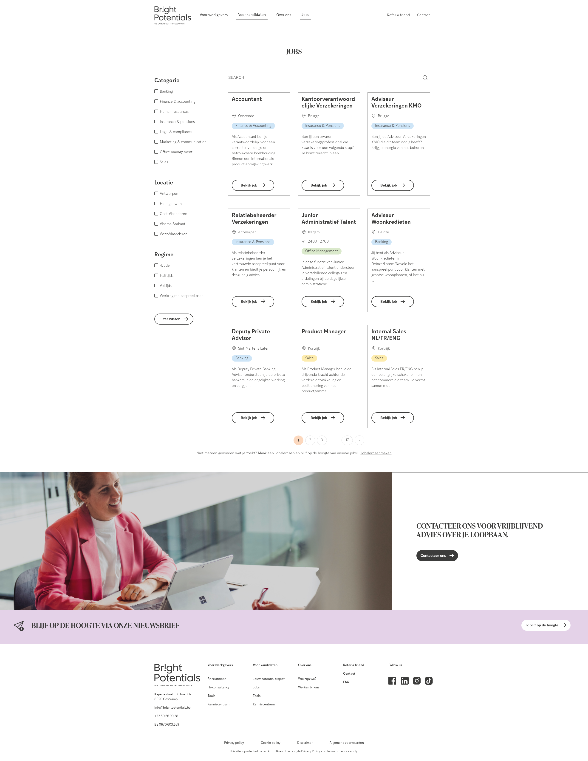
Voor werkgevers (220, 665)
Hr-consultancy (218, 687)
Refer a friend (353, 665)
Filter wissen (169, 319)
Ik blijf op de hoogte (542, 625)
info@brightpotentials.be (172, 708)
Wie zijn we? (307, 679)
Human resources (174, 112)
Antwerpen (169, 194)
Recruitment (217, 679)
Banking (166, 91)
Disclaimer (305, 743)
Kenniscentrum (218, 704)
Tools (211, 696)
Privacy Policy (310, 751)
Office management (176, 152)
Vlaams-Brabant (172, 224)
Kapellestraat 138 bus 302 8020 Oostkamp (173, 697)
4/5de (165, 266)
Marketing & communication (183, 142)
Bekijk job (249, 185)
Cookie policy (270, 743)
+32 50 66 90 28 (166, 716)
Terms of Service (338, 751)
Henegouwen (171, 204)
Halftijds (166, 276)
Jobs (256, 687)
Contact (349, 674)
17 (347, 440)
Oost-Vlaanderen (173, 214)
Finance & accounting (177, 102)
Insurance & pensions (177, 122)
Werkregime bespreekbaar (181, 296)
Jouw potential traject (269, 679)
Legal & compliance (176, 132)
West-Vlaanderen (173, 234)
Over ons (304, 665)
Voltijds (166, 286)
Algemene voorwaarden (347, 743)
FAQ (346, 682)
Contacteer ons (433, 555)
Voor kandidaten (265, 665)
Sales (164, 162)
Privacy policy (234, 743)
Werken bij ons (308, 687)
